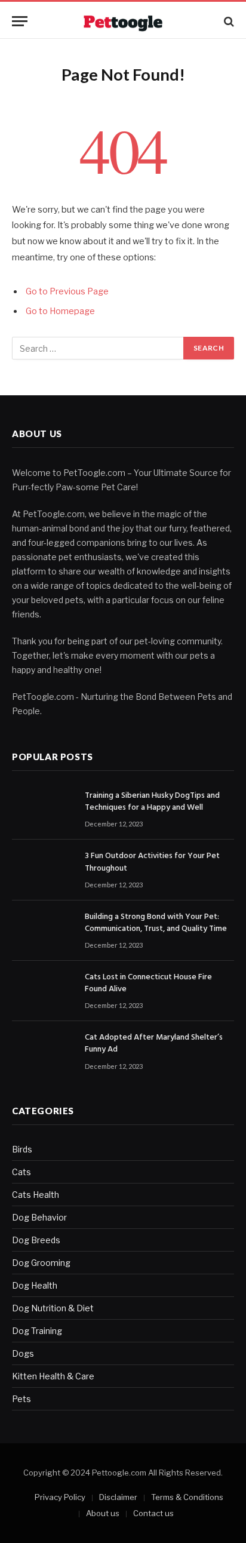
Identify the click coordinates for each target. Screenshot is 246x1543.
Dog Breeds (36, 1240)
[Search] (228, 21)
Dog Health (34, 1285)
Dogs (23, 1353)
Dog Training (37, 1331)
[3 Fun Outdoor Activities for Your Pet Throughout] (43, 869)
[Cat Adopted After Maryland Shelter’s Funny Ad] (43, 1051)
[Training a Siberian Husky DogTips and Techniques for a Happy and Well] (43, 809)
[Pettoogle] (123, 21)
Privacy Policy (60, 1497)
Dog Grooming (41, 1263)
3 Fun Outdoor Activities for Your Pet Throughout (152, 862)
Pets (21, 1399)
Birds (22, 1149)
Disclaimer (118, 1497)
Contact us (153, 1513)
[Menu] (19, 21)
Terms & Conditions (187, 1497)
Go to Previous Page (67, 291)
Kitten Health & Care (53, 1376)
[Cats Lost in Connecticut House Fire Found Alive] (43, 991)
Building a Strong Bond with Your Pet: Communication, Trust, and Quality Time (156, 923)
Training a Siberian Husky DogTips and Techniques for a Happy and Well (152, 801)
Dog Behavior (39, 1217)
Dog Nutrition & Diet (53, 1308)
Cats (21, 1172)
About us (102, 1513)
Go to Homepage (60, 311)
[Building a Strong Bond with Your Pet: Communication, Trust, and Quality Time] (43, 930)
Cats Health (35, 1194)
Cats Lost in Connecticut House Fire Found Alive (148, 983)
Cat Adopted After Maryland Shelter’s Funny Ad (154, 1043)
